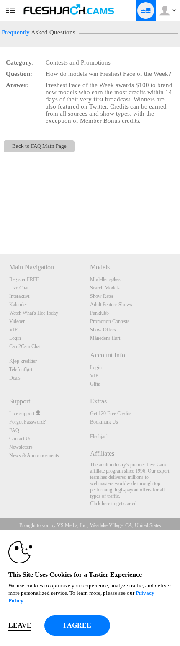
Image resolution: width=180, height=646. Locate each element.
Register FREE (24, 279)
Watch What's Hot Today (33, 313)
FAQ (14, 430)
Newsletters (21, 447)
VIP (13, 330)
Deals (15, 378)
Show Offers (103, 330)
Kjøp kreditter (23, 361)
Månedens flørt (105, 338)
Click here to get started (113, 503)
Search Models (105, 288)
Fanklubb (99, 313)
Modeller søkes (105, 279)
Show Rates (102, 296)
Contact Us (20, 439)
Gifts (95, 384)
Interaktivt (19, 296)
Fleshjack (99, 436)
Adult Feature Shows (111, 304)
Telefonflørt (20, 369)
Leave (19, 625)
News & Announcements (34, 455)
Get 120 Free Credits (110, 413)
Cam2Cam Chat (25, 346)
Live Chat (18, 288)
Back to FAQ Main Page (39, 146)
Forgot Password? (27, 422)
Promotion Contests (109, 321)
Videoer (17, 321)
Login (15, 338)
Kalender (18, 304)
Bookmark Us (104, 422)
